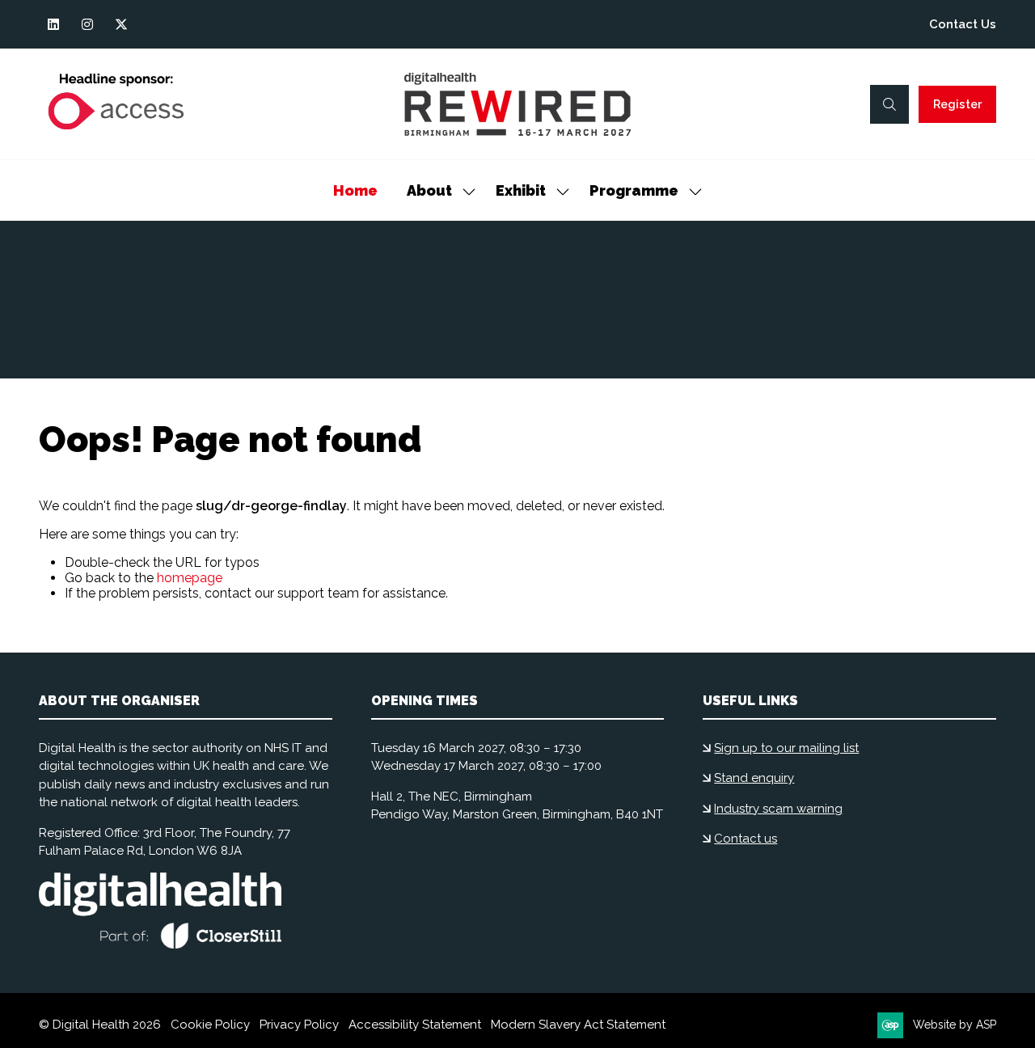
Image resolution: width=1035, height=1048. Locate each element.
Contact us (745, 838)
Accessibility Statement (415, 1024)
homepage (189, 577)
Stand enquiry (754, 778)
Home (355, 190)
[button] (889, 104)
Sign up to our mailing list (786, 748)
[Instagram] (87, 24)
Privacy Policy (299, 1024)
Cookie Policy (210, 1024)
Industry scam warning (778, 808)
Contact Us (962, 24)
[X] (121, 24)
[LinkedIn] (53, 24)
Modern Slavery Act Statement (578, 1024)
